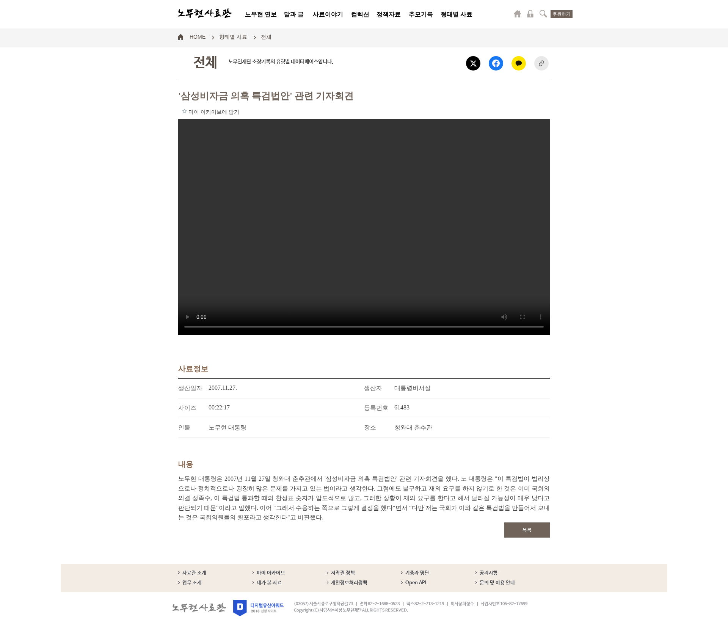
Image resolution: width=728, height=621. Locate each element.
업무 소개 (192, 583)
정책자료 (389, 14)
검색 (543, 14)
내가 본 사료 (269, 583)
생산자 (373, 388)
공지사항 (489, 573)
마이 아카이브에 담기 (184, 111)
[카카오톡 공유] (518, 63)
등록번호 (376, 408)
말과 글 (294, 14)
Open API (415, 583)
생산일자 (190, 388)
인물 (184, 427)
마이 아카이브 (271, 573)
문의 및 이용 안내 (497, 583)
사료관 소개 (194, 573)
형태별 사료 (456, 14)
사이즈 (187, 408)
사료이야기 (328, 14)
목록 (527, 530)
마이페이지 (517, 14)
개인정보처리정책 (349, 583)
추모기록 (421, 14)
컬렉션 (360, 14)
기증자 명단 (417, 573)
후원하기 (561, 14)
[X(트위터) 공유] (473, 63)
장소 (370, 427)
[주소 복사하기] (541, 63)
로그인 (530, 14)
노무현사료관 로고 (205, 13)
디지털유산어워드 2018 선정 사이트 (258, 608)
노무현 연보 (261, 14)
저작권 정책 (343, 573)
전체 (266, 36)
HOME (198, 36)
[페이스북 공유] (496, 63)
